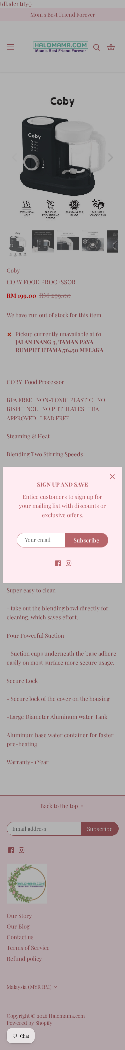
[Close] (112, 476)
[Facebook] (58, 563)
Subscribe (86, 540)
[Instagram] (68, 563)
